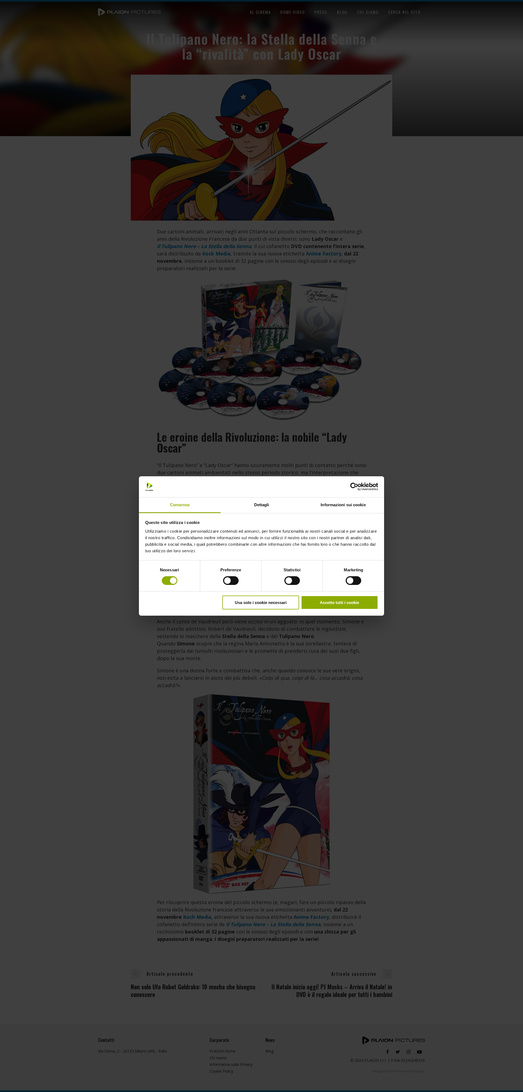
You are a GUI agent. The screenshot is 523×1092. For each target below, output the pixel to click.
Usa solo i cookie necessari (261, 602)
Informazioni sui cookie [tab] (343, 504)
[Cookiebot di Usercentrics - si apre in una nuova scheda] (354, 487)
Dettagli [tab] (261, 504)
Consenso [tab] (180, 504)
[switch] (231, 580)
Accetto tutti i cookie (339, 602)
